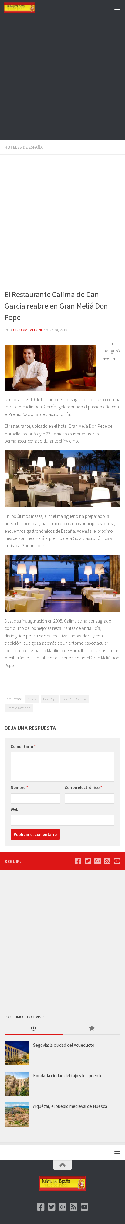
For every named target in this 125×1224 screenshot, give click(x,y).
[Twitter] (87, 861)
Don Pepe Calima (74, 699)
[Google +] (97, 861)
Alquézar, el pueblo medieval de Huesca (70, 1106)
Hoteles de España (24, 147)
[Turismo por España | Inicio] (24, 7)
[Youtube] (116, 861)
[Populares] (91, 1028)
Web (15, 809)
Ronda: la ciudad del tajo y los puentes (69, 1075)
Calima (32, 699)
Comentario (23, 746)
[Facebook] (78, 861)
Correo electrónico (83, 787)
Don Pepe (49, 699)
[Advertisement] (62, 77)
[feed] (107, 861)
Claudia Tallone (28, 329)
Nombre (19, 787)
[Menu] (117, 7)
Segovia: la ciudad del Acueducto (63, 1045)
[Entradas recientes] (33, 1028)
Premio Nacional (19, 707)
